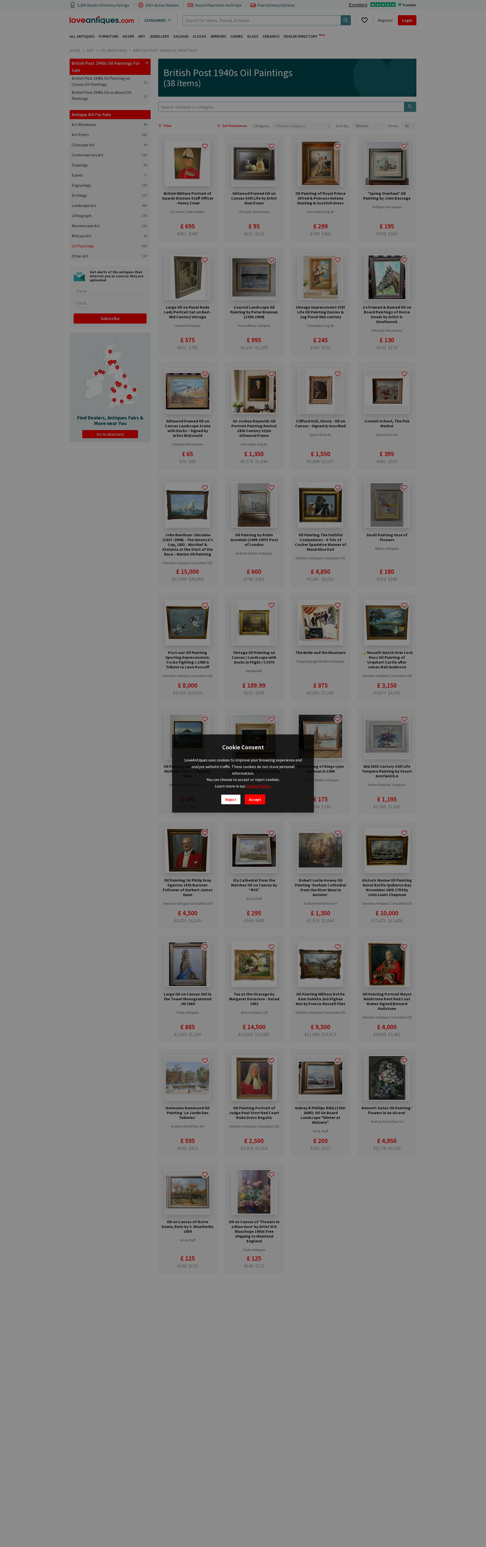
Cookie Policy (258, 786)
